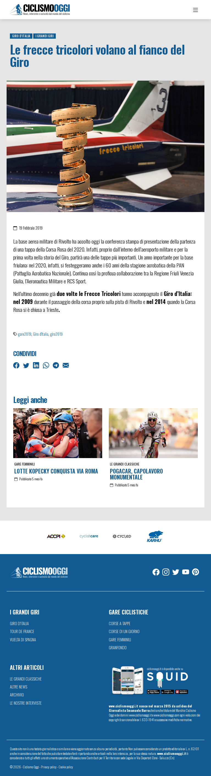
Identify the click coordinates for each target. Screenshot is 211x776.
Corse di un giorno (124, 631)
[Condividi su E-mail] (66, 364)
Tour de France (22, 631)
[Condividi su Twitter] (26, 364)
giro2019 (56, 334)
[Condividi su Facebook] (17, 364)
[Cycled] (122, 537)
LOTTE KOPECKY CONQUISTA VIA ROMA (56, 471)
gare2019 (24, 334)
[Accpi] (56, 537)
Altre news (18, 687)
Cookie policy (66, 766)
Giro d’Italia (19, 623)
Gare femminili (24, 464)
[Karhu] (155, 537)
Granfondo (118, 647)
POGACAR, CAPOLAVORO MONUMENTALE (136, 474)
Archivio (17, 695)
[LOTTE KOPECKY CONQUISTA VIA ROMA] (57, 433)
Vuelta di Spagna (23, 639)
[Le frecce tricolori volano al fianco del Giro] (105, 145)
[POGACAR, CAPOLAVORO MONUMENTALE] (153, 433)
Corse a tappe (120, 623)
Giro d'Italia (21, 36)
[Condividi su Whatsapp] (46, 364)
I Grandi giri (44, 36)
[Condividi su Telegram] (56, 364)
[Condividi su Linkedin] (36, 364)
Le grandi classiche (124, 464)
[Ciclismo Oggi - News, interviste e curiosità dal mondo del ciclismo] (40, 9)
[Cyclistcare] (89, 537)
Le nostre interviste (26, 703)
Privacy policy (49, 766)
